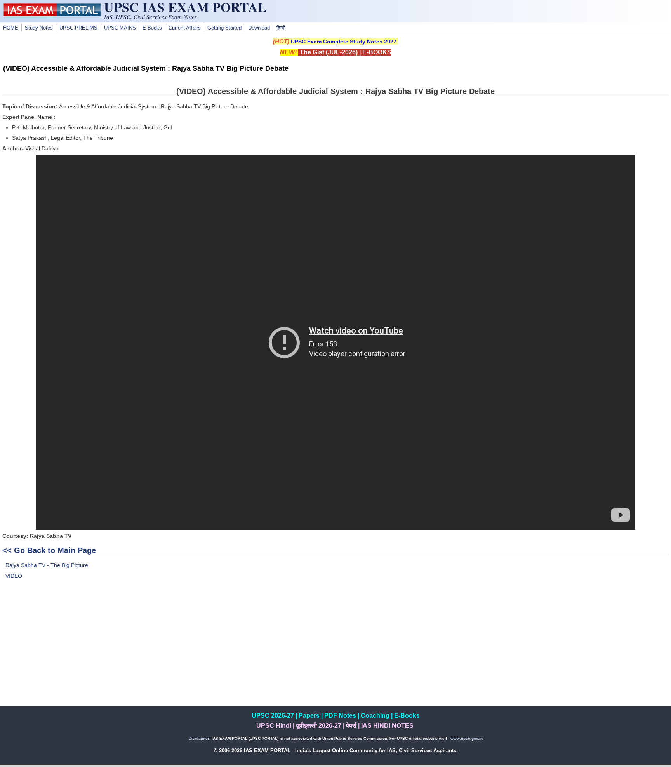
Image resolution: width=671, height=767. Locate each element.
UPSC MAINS (120, 28)
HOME (10, 28)
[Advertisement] (335, 651)
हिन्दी (280, 28)
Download (259, 28)
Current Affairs (185, 28)
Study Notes (39, 28)
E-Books (152, 28)
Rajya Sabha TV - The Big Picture (46, 565)
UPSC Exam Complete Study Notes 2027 (343, 41)
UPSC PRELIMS (78, 28)
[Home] (52, 14)
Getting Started (224, 28)
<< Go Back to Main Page (49, 550)
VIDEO (13, 576)
